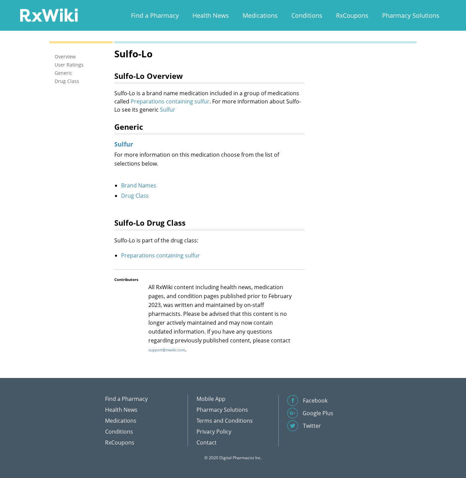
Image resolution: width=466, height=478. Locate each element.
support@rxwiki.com (166, 349)
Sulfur (167, 109)
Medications (260, 15)
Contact (206, 442)
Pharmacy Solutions (410, 15)
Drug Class (135, 195)
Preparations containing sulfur (170, 101)
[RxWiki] (49, 15)
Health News (210, 15)
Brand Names (138, 185)
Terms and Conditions (224, 420)
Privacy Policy (213, 431)
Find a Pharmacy (155, 15)
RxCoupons (352, 15)
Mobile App (210, 399)
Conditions (306, 15)
